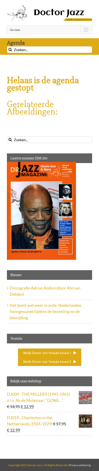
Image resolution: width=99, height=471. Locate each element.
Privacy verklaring (80, 465)
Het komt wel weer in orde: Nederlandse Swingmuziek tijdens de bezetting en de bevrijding (45, 311)
